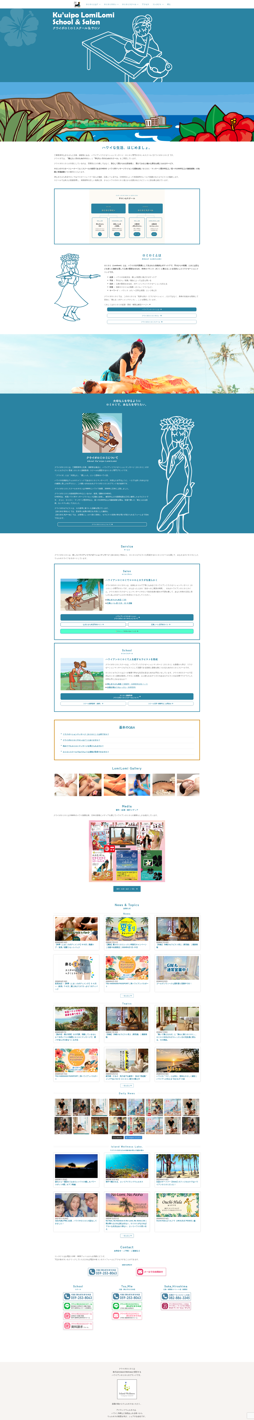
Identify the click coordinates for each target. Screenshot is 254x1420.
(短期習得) (121, 687)
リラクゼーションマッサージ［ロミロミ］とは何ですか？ (86, 734)
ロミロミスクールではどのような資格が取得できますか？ (86, 751)
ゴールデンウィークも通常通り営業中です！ (174, 983)
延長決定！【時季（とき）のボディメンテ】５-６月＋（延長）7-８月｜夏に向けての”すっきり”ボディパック (76, 986)
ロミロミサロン (110, 4)
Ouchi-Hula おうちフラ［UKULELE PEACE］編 (175, 1220)
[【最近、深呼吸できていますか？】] (136, 1107)
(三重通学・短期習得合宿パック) (127, 684)
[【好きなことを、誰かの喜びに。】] (118, 1107)
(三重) (117, 599)
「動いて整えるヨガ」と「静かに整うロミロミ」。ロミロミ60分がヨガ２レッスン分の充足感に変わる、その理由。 (176, 1037)
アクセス (145, 4)
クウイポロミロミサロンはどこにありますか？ (81, 740)
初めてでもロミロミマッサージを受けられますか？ (83, 746)
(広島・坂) (119, 603)
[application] (99, 4)
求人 (169, 4)
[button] (127, 734)
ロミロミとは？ (92, 4)
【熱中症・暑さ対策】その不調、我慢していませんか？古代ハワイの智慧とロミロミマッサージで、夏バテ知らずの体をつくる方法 (75, 1037)
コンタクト (157, 4)
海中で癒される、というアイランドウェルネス (124, 1181)
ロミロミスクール (129, 4)
